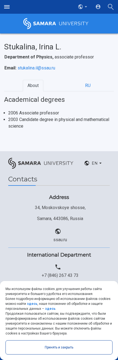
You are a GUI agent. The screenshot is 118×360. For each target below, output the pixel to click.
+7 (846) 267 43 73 (60, 275)
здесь (32, 304)
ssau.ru (60, 239)
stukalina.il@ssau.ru (36, 68)
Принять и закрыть (59, 347)
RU (88, 85)
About (33, 85)
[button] (83, 7)
